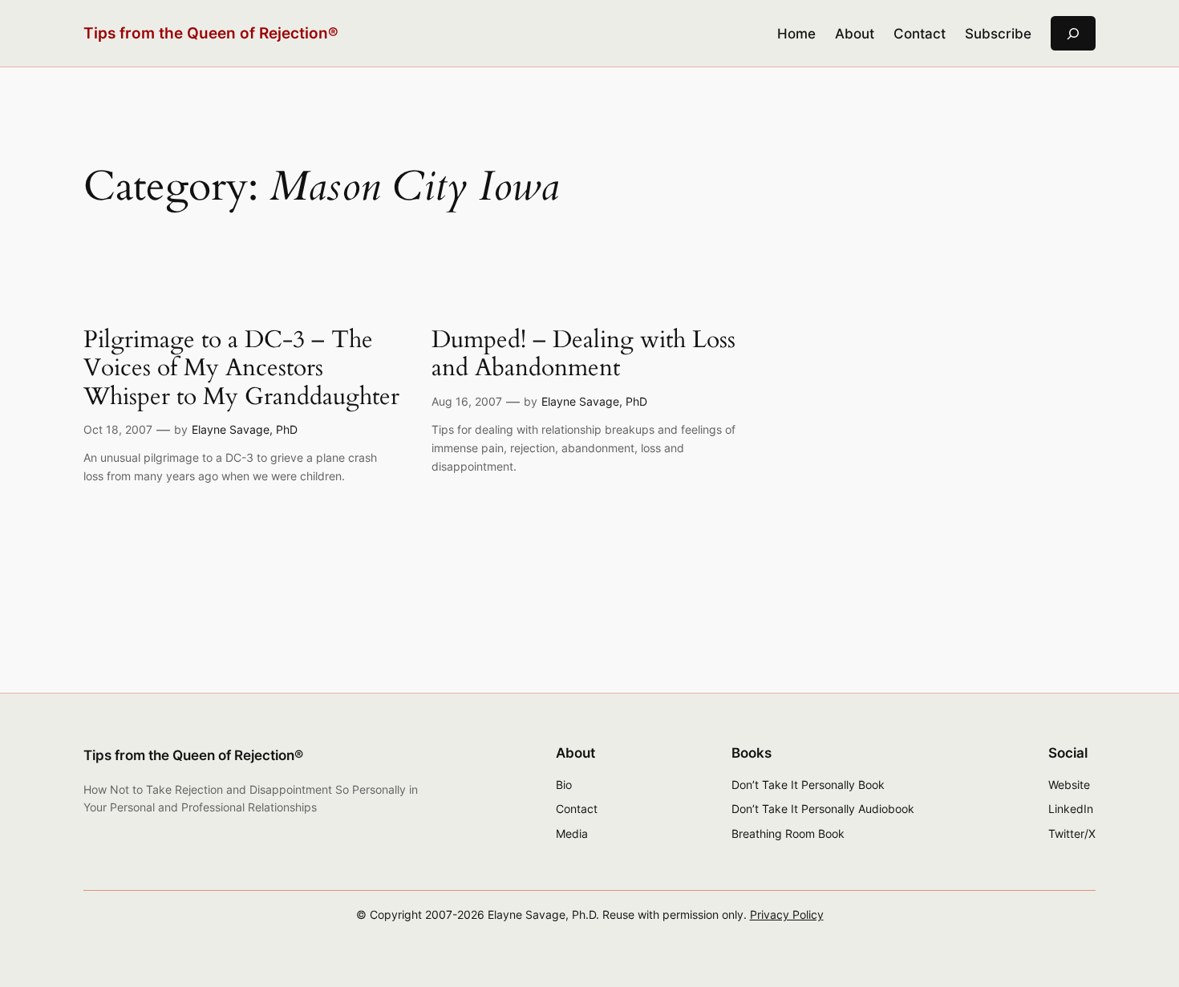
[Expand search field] (1073, 33)
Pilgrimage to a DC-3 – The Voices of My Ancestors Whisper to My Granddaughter (241, 369)
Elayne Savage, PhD (245, 429)
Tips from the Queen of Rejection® (210, 32)
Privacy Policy (787, 914)
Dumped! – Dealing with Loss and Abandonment (583, 354)
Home (796, 34)
